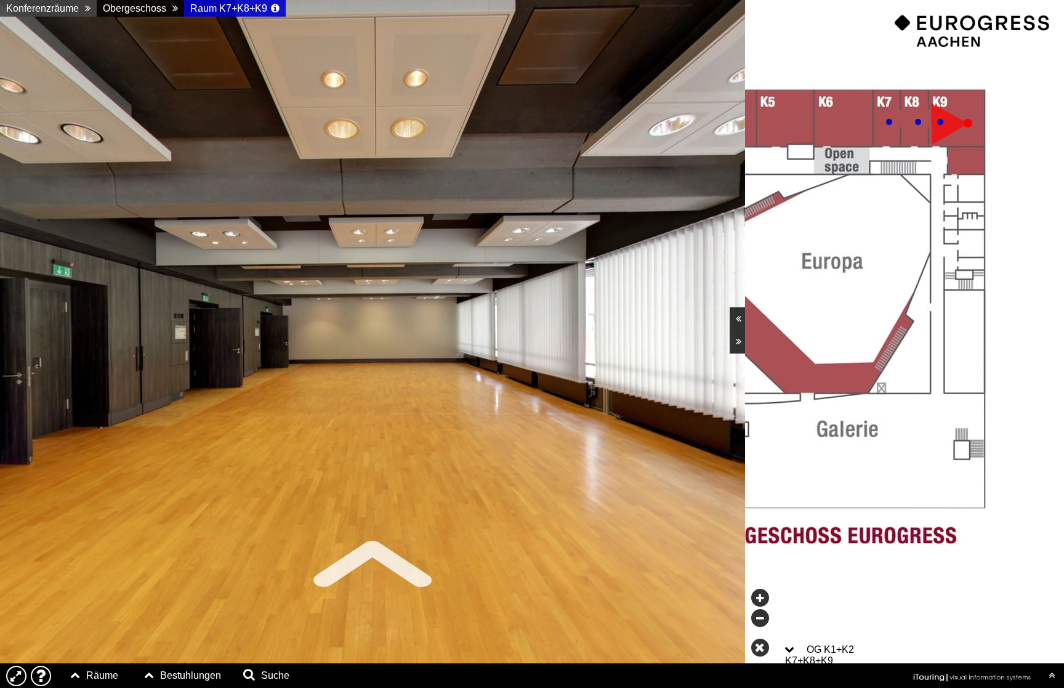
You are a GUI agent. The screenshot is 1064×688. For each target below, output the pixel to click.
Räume (102, 675)
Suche (275, 675)
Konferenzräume (42, 8)
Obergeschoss (134, 8)
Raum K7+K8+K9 (228, 8)
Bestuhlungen (190, 675)
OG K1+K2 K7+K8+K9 (819, 655)
